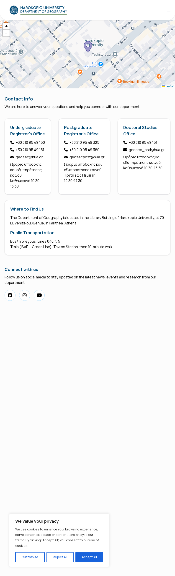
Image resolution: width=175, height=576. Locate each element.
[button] (88, 46)
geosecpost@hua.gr (87, 156)
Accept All (89, 557)
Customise (30, 557)
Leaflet (169, 86)
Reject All (60, 557)
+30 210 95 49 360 (84, 149)
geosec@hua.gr (29, 156)
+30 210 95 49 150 (30, 142)
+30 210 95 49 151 (30, 149)
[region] (59, 540)
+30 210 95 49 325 (84, 142)
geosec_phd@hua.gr (147, 149)
